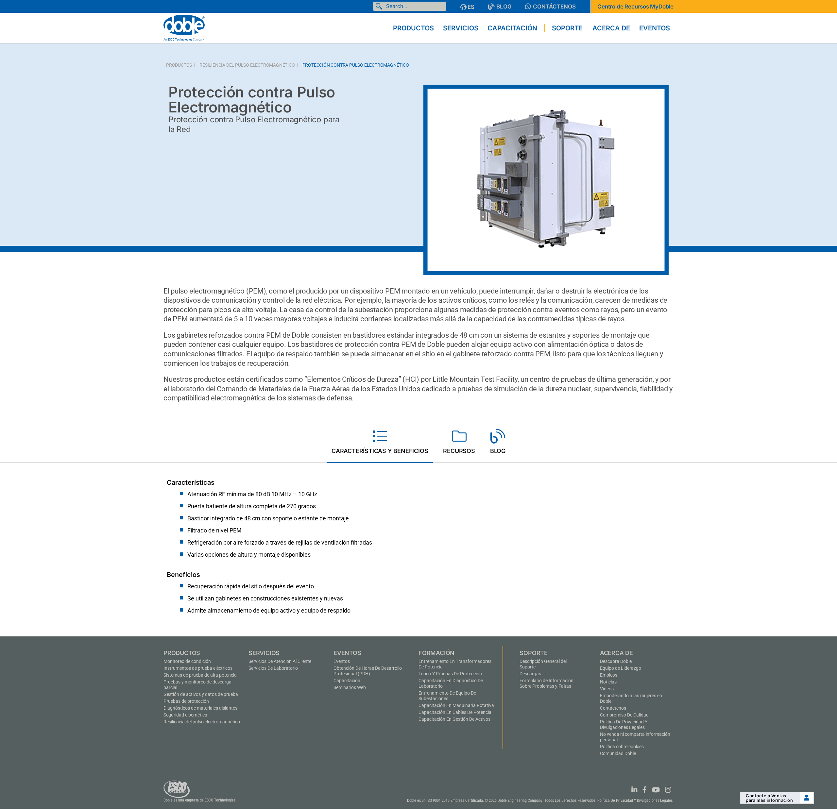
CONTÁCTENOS (554, 6)
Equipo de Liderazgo (620, 668)
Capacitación (346, 680)
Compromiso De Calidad (624, 714)
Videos (607, 688)
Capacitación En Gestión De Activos (454, 719)
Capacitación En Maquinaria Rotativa (456, 705)
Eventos (341, 661)
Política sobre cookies (622, 746)
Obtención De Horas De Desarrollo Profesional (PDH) (367, 671)
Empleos (608, 675)
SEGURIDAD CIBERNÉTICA (185, 714)
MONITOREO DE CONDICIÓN (187, 661)
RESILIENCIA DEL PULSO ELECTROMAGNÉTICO (247, 65)
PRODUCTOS (179, 65)
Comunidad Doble (618, 753)
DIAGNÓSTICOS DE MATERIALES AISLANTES (200, 708)
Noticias (608, 681)
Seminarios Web (349, 687)
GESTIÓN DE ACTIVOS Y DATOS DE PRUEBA (200, 694)
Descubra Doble (616, 661)
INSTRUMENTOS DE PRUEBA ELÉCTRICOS (197, 668)
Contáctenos (613, 708)
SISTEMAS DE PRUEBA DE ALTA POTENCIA (200, 675)
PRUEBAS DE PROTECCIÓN (186, 701)
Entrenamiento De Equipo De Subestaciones (447, 695)
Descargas (530, 673)
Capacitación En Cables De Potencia (454, 712)
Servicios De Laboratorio (273, 668)
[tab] (380, 443)
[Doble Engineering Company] (184, 27)
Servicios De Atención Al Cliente (279, 661)
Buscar (380, 6)
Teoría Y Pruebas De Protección (450, 673)
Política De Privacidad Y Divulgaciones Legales (623, 724)
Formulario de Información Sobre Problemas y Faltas (546, 683)
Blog (504, 6)
